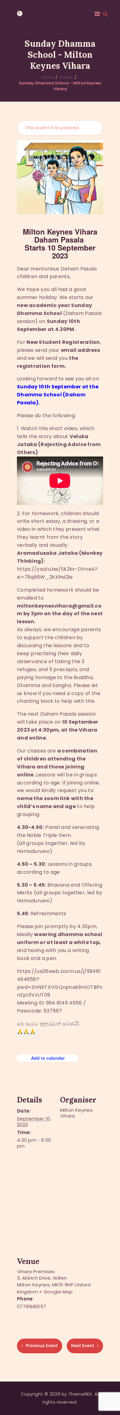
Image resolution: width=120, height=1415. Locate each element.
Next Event (82, 1346)
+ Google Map (56, 1292)
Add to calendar (48, 1058)
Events (66, 77)
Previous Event (42, 1346)
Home (48, 77)
